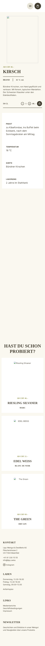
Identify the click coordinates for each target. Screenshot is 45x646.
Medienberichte (9, 606)
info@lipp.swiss (9, 560)
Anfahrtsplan (8, 589)
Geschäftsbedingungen (12, 608)
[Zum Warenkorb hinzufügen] (39, 103)
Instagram (10, 565)
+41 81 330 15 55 (10, 557)
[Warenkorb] (37, 6)
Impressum (7, 611)
